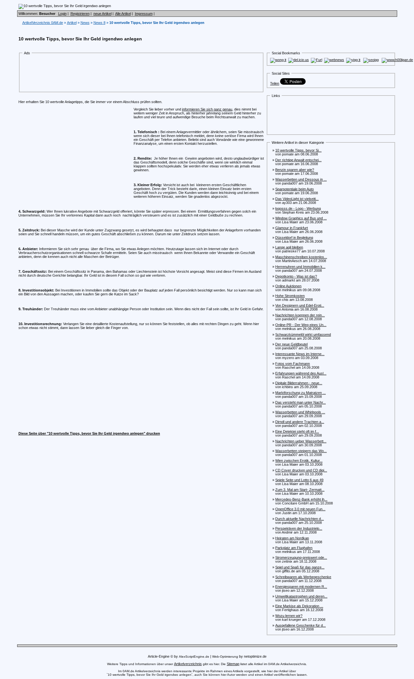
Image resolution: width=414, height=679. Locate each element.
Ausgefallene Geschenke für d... (300, 625)
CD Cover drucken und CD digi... (301, 470)
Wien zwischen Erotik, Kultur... (298, 460)
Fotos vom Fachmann (292, 364)
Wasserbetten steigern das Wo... (301, 451)
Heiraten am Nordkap (292, 538)
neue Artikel (102, 14)
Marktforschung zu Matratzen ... (300, 393)
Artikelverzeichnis (188, 664)
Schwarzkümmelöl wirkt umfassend (303, 334)
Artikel (72, 23)
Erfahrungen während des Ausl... (300, 373)
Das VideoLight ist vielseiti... (297, 199)
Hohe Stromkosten (290, 296)
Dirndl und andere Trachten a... (299, 422)
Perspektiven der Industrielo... (298, 528)
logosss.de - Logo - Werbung (298, 208)
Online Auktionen (288, 286)
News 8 (99, 23)
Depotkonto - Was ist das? (296, 276)
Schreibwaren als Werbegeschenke (303, 577)
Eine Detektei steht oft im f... (297, 431)
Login (62, 14)
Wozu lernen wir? (288, 616)
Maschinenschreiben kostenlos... (301, 257)
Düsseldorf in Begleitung (294, 237)
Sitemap (233, 664)
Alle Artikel (123, 14)
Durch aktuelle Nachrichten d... (299, 519)
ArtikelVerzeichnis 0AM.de (42, 23)
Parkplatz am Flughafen (293, 548)
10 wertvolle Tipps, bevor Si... (298, 150)
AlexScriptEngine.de (194, 656)
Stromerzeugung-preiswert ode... (301, 557)
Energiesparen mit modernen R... (301, 587)
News (85, 23)
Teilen (274, 83)
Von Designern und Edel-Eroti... (299, 305)
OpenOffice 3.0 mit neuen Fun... (300, 509)
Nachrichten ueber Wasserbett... (300, 441)
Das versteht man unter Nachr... (300, 402)
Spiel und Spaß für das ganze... (299, 567)
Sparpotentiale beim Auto (294, 189)
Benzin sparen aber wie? (294, 170)
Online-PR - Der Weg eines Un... (300, 325)
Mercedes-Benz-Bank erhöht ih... (301, 499)
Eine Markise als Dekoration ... (299, 606)
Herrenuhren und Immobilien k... (300, 267)
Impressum (144, 14)
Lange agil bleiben (289, 247)
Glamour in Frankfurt (291, 228)
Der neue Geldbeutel (291, 344)
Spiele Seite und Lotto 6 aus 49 (299, 480)
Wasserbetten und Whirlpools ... (300, 412)
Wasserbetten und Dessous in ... (301, 179)
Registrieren (80, 14)
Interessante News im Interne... (299, 354)
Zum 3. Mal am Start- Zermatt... (299, 490)
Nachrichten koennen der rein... (300, 315)
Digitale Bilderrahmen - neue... (298, 383)
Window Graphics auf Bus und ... (301, 218)
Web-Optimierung (225, 656)
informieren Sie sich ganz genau (207, 109)
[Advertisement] (141, 73)
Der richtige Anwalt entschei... (298, 160)
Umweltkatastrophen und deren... (301, 596)
